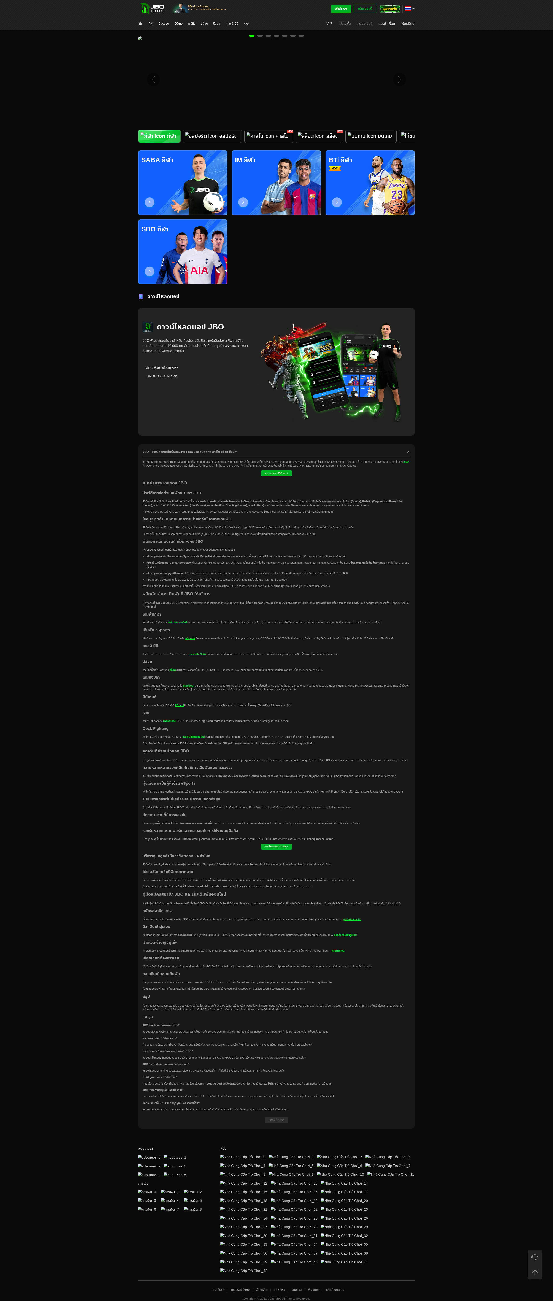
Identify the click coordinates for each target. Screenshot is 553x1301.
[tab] (159, 136)
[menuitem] (140, 24)
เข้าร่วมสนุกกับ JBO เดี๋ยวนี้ (276, 473)
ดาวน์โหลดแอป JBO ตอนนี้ (276, 846)
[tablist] (276, 140)
